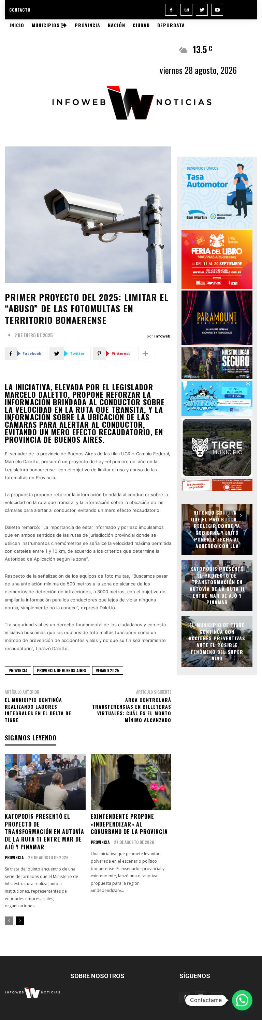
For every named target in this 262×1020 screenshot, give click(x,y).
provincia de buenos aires (61, 670)
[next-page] (20, 920)
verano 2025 (107, 670)
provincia (18, 670)
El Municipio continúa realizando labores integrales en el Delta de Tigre (38, 709)
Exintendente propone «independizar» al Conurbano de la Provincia (129, 824)
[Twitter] (202, 10)
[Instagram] (186, 10)
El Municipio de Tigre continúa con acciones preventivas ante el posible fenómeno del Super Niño (217, 641)
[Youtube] (217, 10)
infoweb (162, 336)
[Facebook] (171, 10)
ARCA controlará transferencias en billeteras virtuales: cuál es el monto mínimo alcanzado (131, 709)
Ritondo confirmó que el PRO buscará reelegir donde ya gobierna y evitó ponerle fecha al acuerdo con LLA (217, 529)
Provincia (14, 858)
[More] (145, 353)
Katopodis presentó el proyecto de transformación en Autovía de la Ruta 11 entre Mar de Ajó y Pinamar (44, 831)
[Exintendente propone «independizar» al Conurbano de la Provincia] (131, 782)
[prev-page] (9, 920)
